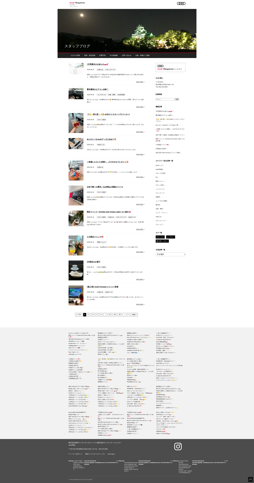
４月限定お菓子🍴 (73, 374)
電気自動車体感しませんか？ (164, 399)
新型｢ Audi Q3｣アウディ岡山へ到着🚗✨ (79, 386)
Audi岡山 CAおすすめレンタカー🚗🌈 (167, 421)
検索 (177, 99)
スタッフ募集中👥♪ (132, 352)
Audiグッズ (100, 144)
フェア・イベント (161, 212)
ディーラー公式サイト (75, 454)
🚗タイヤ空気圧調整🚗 (133, 363)
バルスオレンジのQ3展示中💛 (164, 371)
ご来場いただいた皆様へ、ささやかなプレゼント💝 (107, 162)
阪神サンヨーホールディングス (95, 454)
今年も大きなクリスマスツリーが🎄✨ (79, 423)
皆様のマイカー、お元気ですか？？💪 (166, 407)
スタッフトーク (110, 69)
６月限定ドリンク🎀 (95, 237)
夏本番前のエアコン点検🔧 (98, 89)
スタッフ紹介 (101, 119)
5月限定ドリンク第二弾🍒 (76, 367)
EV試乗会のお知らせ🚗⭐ (163, 348)
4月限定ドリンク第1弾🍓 (75, 370)
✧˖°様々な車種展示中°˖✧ (162, 333)
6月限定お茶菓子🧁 (132, 348)
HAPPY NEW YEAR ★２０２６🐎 (78, 421)
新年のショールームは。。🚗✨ (77, 419)
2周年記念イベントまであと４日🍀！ (79, 397)
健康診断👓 (159, 405)
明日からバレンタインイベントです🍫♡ (138, 335)
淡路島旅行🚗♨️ (160, 431)
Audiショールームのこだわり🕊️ (106, 341)
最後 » (134, 314)
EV (156, 177)
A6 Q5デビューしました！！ (163, 335)
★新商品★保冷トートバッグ (76, 345)
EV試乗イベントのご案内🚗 (163, 344)
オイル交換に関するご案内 (105, 373)
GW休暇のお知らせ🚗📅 (104, 435)
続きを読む (140, 82)
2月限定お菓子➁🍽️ (74, 376)
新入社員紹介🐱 (102, 377)
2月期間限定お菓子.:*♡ (75, 378)
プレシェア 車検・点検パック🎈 (165, 416)
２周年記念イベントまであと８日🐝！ (79, 401)
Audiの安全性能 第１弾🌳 (105, 350)
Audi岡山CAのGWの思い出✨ (135, 350)
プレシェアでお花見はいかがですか (165, 427)
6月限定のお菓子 (93, 262)
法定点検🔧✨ (131, 377)
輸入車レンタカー (162, 241)
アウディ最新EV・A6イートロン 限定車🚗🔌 (110, 393)
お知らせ (100, 69)
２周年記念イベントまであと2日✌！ (79, 395)
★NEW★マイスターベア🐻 (76, 341)
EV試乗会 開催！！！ (162, 350)
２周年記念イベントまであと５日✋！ (108, 403)
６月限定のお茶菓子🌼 (75, 361)
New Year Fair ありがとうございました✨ (138, 337)
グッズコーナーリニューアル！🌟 (78, 350)
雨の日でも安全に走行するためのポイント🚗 (110, 335)
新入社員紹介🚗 (102, 371)
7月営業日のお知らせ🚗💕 (97, 64)
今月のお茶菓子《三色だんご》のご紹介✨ (80, 372)
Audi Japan (111, 454)
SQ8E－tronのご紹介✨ (133, 344)
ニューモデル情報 (161, 201)
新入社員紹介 (101, 375)
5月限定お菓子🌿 (73, 365)
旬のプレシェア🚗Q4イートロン (165, 346)
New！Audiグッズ (73, 352)
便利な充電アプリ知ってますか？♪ (165, 352)
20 (115, 314)
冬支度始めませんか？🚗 (133, 381)
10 (110, 314)
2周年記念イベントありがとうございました (80, 427)
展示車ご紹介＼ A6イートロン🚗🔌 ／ (79, 388)
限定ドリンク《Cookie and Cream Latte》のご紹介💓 (109, 212)
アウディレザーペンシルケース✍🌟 (166, 380)
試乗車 (158, 197)
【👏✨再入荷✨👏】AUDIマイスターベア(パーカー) (108, 114)
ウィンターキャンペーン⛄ (163, 403)
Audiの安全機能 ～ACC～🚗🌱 (106, 352)
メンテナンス (101, 94)
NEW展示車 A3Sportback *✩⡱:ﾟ (165, 361)
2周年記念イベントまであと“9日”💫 (78, 403)
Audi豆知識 (121, 94)
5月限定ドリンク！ (103, 339)
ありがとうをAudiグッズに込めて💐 (101, 139)
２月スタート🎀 (160, 429)
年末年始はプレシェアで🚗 (163, 414)
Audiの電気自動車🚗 (161, 341)
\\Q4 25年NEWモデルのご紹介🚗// (78, 406)
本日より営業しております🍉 (106, 399)
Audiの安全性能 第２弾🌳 (105, 347)
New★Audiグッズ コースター (77, 343)
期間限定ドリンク (102, 381)
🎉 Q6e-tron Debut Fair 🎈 (163, 339)
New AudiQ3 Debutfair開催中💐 (77, 412)
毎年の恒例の (159, 401)
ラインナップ (160, 193)
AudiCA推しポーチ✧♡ (75, 354)
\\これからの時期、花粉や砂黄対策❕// (137, 369)
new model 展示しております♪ (164, 337)
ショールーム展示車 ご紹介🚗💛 (136, 399)
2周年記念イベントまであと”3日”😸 (78, 432)
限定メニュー (101, 242)
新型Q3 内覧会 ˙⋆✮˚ (103, 386)
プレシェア (159, 224)
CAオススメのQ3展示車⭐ (134, 401)
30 (120, 314)
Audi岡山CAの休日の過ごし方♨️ (136, 341)
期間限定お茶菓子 (102, 337)
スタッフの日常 (160, 173)
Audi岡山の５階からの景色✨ (135, 339)
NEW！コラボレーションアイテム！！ (166, 378)
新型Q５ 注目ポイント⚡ (76, 391)
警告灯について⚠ (102, 354)
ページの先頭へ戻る (250, 479)
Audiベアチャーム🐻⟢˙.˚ (75, 347)
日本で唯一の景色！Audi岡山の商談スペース (105, 187)
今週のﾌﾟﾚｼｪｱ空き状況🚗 (163, 433)
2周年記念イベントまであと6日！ (78, 399)
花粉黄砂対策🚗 (131, 379)
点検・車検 (111, 94)
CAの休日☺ (130, 346)
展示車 (158, 205)
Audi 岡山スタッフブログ (74, 5)
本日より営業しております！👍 (164, 412)
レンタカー (170, 237)
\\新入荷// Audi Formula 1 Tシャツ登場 (102, 287)
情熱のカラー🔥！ (132, 386)
